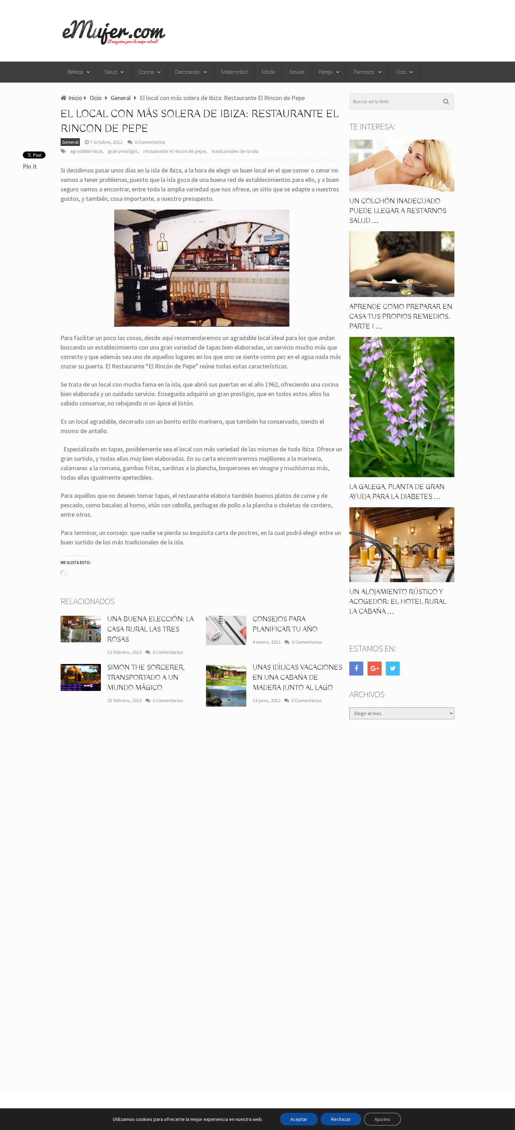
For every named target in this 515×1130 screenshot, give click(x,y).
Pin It (30, 166)
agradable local (86, 151)
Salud (110, 72)
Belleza (75, 72)
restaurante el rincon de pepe (174, 151)
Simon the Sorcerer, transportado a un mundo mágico (146, 677)
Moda (268, 72)
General (70, 142)
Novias (296, 72)
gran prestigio (123, 151)
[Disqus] (202, 815)
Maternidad (234, 72)
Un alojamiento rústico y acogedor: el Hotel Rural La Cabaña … (397, 602)
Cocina (146, 72)
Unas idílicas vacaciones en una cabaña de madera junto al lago (297, 677)
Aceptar (298, 1119)
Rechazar (341, 1119)
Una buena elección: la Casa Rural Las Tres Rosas (150, 629)
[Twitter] (393, 669)
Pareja (325, 72)
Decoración (187, 72)
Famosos (364, 72)
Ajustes (382, 1119)
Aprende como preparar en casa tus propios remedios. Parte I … (400, 317)
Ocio (401, 72)
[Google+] (375, 669)
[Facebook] (356, 669)
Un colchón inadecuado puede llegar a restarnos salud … (397, 211)
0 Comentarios (150, 142)
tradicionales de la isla (235, 151)
